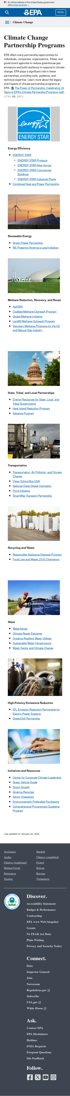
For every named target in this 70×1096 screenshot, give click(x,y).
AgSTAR (18, 307)
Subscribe (33, 996)
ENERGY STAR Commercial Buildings (34, 172)
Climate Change (23, 22)
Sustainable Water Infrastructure (32, 643)
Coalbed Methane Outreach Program (34, 312)
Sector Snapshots (23, 797)
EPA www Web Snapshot (42, 922)
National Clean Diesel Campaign (32, 486)
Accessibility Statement (41, 904)
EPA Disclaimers (37, 1034)
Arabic (8, 857)
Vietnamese (43, 879)
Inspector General (38, 972)
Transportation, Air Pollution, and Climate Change (37, 475)
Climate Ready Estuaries (27, 634)
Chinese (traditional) (15, 863)
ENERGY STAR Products (32, 161)
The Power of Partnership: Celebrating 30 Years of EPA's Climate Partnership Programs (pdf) (34, 90)
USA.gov (32, 1002)
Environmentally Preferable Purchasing (36, 802)
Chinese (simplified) (47, 857)
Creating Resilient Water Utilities (32, 639)
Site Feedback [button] (35, 1058)
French (40, 863)
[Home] (33, 12)
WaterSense (20, 629)
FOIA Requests (36, 1046)
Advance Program (23, 414)
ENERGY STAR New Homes (34, 165)
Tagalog (8, 879)
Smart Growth (21, 787)
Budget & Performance (41, 910)
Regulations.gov (37, 990)
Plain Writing (35, 940)
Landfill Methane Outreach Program (34, 321)
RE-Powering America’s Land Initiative (35, 248)
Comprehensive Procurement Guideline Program (36, 809)
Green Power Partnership (28, 243)
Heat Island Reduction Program (31, 409)
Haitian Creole (12, 868)
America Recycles (23, 792)
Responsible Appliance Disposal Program (37, 555)
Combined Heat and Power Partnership (36, 184)
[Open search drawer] (7, 12)
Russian (40, 874)
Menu (60, 12)
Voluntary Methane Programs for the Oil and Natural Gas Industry (36, 328)
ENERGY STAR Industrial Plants (37, 179)
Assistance (10, 852)
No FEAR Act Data (39, 934)
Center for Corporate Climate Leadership (37, 778)
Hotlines (32, 1040)
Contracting (34, 916)
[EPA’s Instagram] (53, 1077)
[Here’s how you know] (35, 4)
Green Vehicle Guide (25, 782)
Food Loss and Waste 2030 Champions (36, 560)
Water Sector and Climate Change (33, 648)
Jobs (29, 978)
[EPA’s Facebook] (30, 1077)
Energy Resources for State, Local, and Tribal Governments (36, 402)
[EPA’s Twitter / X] (38, 1077)
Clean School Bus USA (26, 481)
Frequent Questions (39, 1052)
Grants (31, 928)
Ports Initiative (21, 491)
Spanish (40, 852)
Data (30, 966)
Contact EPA (35, 1028)
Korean (40, 868)
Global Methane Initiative (27, 317)
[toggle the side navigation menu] (7, 22)
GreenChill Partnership (26, 719)
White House (35, 1008)
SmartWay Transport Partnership (32, 496)
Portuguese (10, 874)
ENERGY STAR (22, 155)
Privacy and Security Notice (44, 946)
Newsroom (33, 984)
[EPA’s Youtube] (45, 1077)
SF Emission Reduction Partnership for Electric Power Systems (36, 712)
